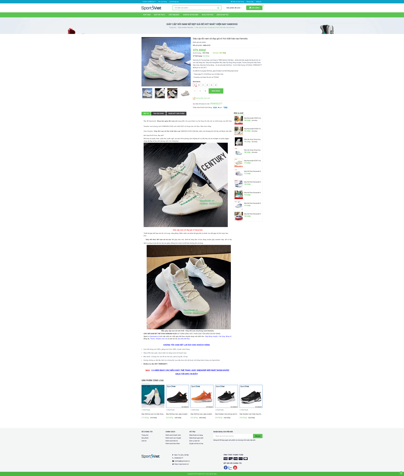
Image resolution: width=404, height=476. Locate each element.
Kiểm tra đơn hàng (238, 1)
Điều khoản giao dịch (196, 438)
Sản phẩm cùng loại (153, 380)
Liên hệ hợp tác (174, 1)
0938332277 (152, 1)
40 (199, 85)
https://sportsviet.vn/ (181, 464)
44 (216, 85)
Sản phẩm (145, 438)
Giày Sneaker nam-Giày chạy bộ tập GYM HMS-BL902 (257, 414)
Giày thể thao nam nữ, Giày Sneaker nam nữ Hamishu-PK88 (161, 414)
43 (211, 85)
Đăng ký (258, 1)
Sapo (215, 474)
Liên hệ (144, 441)
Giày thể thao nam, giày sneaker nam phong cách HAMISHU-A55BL (188, 414)
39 (194, 85)
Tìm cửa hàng (162, 1)
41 (203, 85)
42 (207, 85)
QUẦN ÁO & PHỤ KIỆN (190, 15)
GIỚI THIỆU (147, 15)
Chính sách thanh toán (173, 435)
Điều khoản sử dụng (196, 435)
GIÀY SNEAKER (174, 15)
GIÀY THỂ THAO (159, 15)
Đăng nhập (250, 1)
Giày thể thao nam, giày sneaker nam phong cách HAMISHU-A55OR (213, 414)
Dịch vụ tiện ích (194, 441)
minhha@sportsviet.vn (182, 461)
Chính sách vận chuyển (173, 438)
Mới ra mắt (238, 113)
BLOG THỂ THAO (207, 15)
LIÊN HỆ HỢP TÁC (223, 15)
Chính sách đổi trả (171, 441)
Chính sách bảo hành (172, 443)
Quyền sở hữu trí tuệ (196, 443)
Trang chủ (145, 435)
